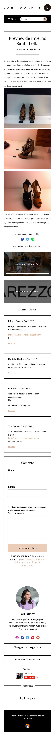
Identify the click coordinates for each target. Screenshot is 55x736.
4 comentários (21, 234)
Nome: (11, 470)
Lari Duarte (27, 614)
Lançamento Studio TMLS (27, 263)
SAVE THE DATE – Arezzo (27, 291)
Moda (37, 49)
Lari (31, 49)
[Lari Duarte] (27, 7)
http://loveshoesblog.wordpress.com (23, 438)
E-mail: (11, 486)
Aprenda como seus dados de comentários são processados (29, 562)
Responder (11, 343)
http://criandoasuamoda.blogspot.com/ (24, 334)
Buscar (45, 19)
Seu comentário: (16, 513)
